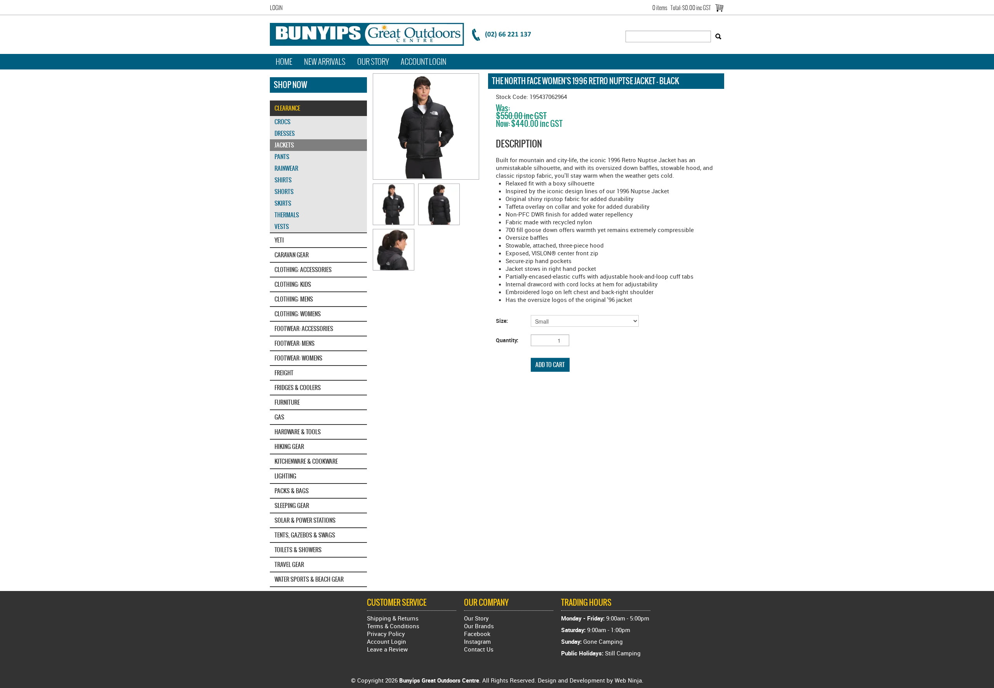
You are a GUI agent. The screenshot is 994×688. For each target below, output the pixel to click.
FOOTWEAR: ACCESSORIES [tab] (304, 328)
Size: (502, 320)
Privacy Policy (386, 634)
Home (284, 62)
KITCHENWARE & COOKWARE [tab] (306, 461)
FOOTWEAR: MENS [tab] (295, 343)
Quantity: (507, 340)
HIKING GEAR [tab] (289, 446)
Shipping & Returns (393, 618)
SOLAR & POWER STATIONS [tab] (305, 520)
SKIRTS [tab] (283, 203)
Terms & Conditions (393, 626)
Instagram (477, 641)
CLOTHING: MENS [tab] (294, 299)
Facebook (477, 634)
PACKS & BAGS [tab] (292, 490)
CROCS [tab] (282, 121)
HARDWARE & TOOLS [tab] (298, 431)
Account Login (424, 62)
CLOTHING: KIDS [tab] (293, 284)
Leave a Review (387, 649)
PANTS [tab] (282, 156)
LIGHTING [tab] (285, 475)
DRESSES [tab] (285, 133)
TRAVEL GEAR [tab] (289, 564)
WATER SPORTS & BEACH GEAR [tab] (309, 579)
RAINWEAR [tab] (286, 168)
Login (276, 8)
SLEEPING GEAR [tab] (292, 505)
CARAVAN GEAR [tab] (292, 254)
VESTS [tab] (282, 226)
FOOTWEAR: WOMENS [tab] (298, 358)
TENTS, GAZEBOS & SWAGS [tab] (305, 534)
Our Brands (479, 626)
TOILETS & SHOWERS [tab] (298, 549)
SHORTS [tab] (284, 191)
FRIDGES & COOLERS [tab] (298, 387)
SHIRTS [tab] (283, 179)
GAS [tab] (279, 416)
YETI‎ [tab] (279, 240)
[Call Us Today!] (406, 33)
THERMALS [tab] (287, 214)
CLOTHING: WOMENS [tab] (298, 313)
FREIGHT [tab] (284, 372)
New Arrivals (325, 62)
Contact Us (479, 649)
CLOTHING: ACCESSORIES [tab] (303, 269)
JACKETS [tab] (284, 144)
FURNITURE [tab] (287, 402)
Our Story (373, 62)
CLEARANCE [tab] (287, 108)
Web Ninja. (629, 680)
